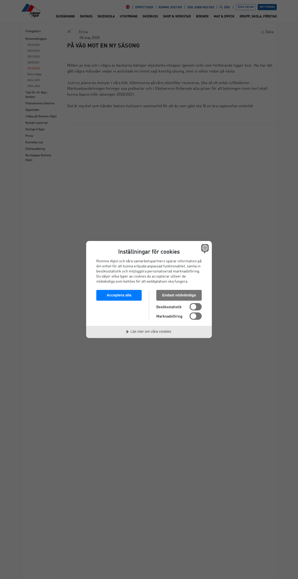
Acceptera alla (119, 295)
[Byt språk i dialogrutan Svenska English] (204, 248)
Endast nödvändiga (179, 295)
